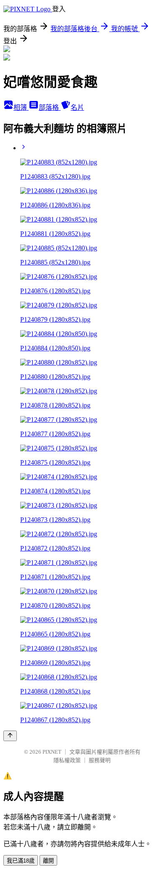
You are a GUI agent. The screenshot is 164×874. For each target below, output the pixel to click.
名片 (77, 107)
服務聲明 (100, 760)
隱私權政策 (67, 760)
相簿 (21, 107)
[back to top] (10, 736)
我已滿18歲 (20, 861)
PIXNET (51, 752)
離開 (48, 861)
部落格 (50, 107)
